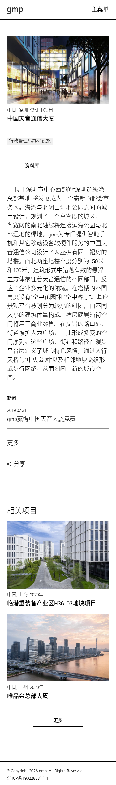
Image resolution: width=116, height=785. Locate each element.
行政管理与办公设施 (30, 141)
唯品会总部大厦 (27, 696)
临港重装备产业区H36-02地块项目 (51, 603)
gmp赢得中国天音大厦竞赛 (41, 419)
